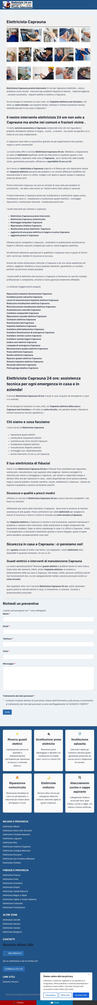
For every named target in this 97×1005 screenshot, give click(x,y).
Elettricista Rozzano (12, 854)
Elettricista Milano (11, 826)
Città (6, 651)
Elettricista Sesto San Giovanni (17, 830)
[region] (66, 986)
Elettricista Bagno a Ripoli (15, 895)
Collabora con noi (14, 969)
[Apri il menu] (92, 5)
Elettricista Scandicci (12, 883)
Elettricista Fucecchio (13, 903)
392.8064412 (13, 953)
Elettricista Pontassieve (14, 907)
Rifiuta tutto (65, 995)
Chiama (18, 1002)
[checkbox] (3, 700)
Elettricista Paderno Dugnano (17, 846)
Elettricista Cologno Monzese (16, 850)
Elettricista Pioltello (12, 863)
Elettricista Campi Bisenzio (15, 891)
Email (6, 626)
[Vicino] (89, 974)
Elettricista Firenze (11, 875)
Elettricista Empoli (11, 887)
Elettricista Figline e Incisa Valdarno (19, 899)
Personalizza (50, 995)
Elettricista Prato (10, 879)
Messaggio (9, 664)
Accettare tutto (81, 995)
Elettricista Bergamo (12, 932)
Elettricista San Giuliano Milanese (19, 859)
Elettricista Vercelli (11, 920)
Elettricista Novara (11, 924)
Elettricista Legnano (12, 838)
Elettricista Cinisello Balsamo (16, 834)
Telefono (8, 639)
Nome (6, 614)
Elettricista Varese (11, 928)
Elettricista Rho (10, 842)
